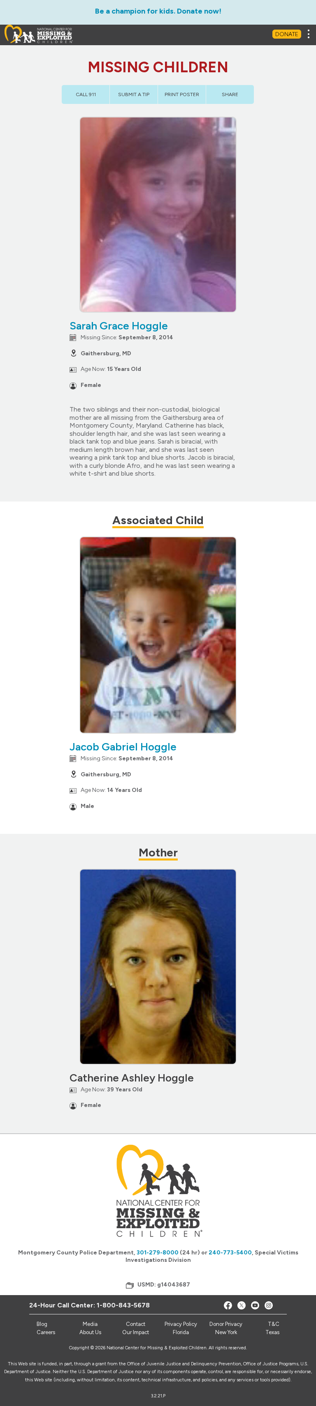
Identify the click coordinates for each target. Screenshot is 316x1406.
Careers (46, 1332)
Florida (181, 1332)
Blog (42, 1324)
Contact (135, 1324)
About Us (90, 1332)
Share (230, 94)
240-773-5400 (230, 1252)
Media (90, 1324)
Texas (272, 1332)
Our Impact (135, 1332)
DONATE (286, 34)
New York (226, 1332)
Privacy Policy (181, 1324)
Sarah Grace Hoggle (119, 325)
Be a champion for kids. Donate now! (158, 11)
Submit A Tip (133, 94)
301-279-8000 (158, 1252)
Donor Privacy (225, 1324)
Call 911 (86, 94)
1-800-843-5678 (123, 1305)
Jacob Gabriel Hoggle (123, 746)
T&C (273, 1324)
